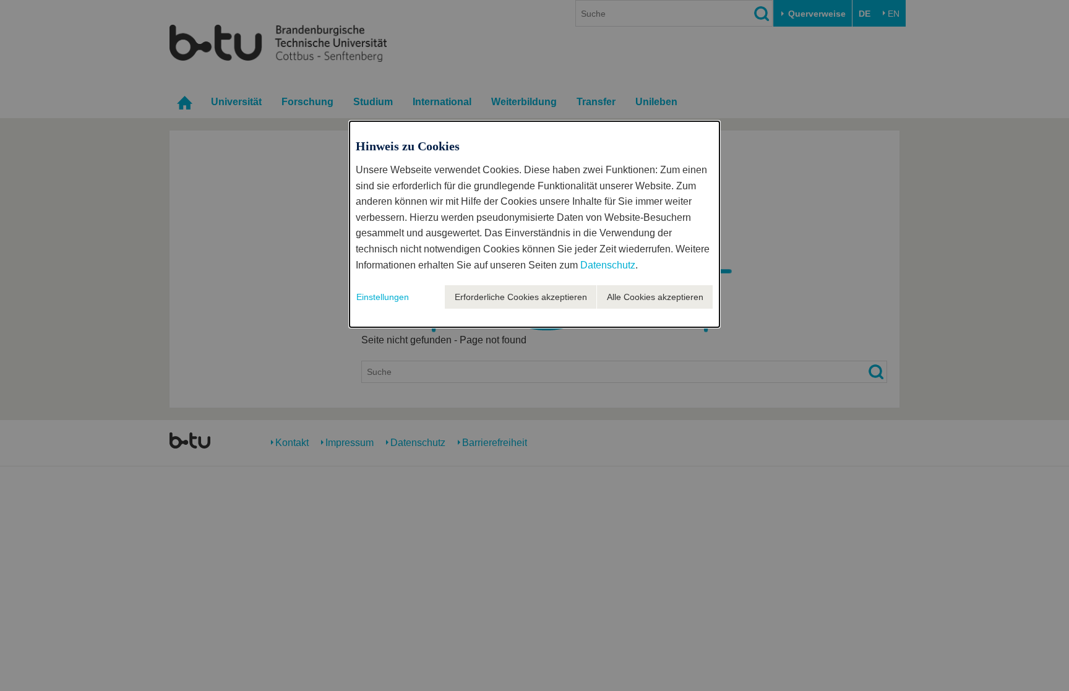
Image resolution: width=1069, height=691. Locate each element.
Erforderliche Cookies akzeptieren (521, 297)
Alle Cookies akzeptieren (655, 297)
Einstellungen (382, 297)
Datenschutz (607, 265)
